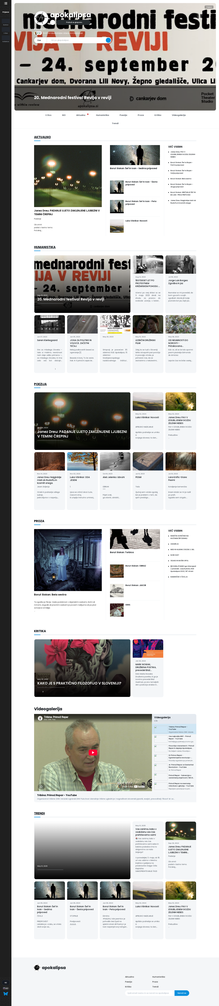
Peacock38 (78, 33)
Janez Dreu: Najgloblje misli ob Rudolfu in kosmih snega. (183, 201)
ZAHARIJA (174, 544)
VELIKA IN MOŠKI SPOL (179, 560)
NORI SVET (174, 555)
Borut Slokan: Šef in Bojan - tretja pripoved (181, 171)
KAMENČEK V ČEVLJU (179, 577)
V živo (48, 115)
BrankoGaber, (57, 33)
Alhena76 (67, 33)
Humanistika (45, 247)
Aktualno (42, 137)
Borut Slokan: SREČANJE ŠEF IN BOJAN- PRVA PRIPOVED (183, 193)
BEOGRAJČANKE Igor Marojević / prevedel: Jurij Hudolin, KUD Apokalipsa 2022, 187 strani (183, 568)
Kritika (128, 986)
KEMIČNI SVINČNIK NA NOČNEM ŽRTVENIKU (179, 537)
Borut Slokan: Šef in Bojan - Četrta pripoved (181, 163)
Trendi (39, 813)
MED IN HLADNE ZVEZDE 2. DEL (182, 549)
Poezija (40, 384)
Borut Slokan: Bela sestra (180, 178)
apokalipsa (70, 15)
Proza (155, 981)
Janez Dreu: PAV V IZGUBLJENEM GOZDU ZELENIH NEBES (182, 154)
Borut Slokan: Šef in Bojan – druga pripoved (181, 185)
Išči (64, 115)
